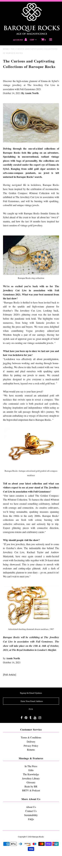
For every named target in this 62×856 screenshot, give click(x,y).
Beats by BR (30, 786)
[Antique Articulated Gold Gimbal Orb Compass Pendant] (31, 466)
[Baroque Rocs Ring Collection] (31, 273)
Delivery (31, 741)
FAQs (31, 819)
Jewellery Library (31, 778)
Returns (31, 749)
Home (6, 49)
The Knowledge (31, 774)
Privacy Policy (31, 745)
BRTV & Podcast (31, 790)
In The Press (31, 766)
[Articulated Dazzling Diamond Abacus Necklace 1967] (31, 625)
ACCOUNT (18, 39)
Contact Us (31, 811)
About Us (31, 807)
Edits (31, 770)
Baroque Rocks (38, 836)
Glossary (31, 782)
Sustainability (31, 815)
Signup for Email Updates (31, 692)
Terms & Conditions (31, 737)
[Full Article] (9, 674)
